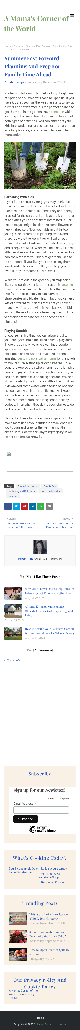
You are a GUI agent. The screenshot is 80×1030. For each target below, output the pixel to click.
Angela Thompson (16, 82)
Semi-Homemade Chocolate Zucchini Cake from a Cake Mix (49, 934)
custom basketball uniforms (36, 358)
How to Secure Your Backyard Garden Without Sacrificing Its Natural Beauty (49, 631)
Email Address (24, 803)
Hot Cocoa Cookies (53, 882)
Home (7, 46)
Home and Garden (50, 491)
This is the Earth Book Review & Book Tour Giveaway (48, 916)
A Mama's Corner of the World (50, 1024)
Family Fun (49, 486)
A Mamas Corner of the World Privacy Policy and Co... (23, 994)
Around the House (28, 486)
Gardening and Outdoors (21, 491)
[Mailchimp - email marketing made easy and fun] (42, 832)
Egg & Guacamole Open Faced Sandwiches (23, 870)
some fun (57, 112)
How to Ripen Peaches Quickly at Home (49, 952)
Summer (19, 46)
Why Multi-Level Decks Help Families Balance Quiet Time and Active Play (49, 591)
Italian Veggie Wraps (54, 868)
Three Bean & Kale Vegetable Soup (50, 875)
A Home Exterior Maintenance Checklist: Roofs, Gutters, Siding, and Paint (49, 611)
